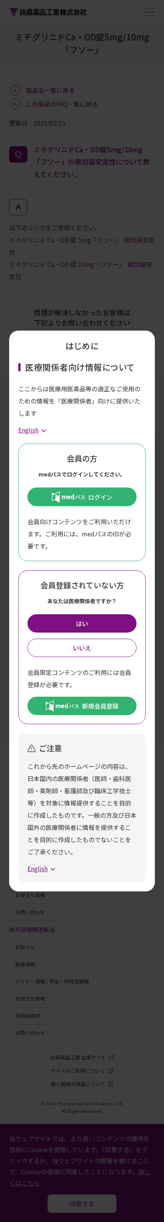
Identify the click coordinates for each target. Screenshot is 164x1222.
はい (82, 623)
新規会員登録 (100, 705)
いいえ (82, 647)
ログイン (100, 497)
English (28, 429)
